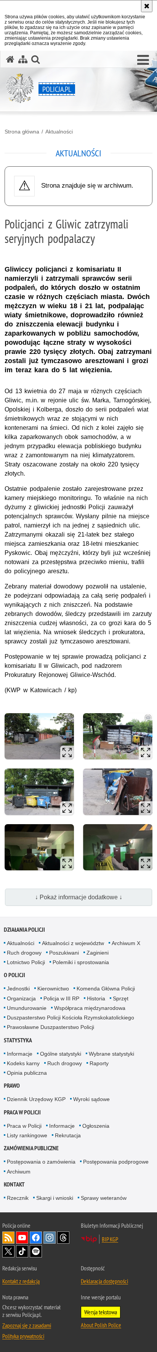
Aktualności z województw (73, 943)
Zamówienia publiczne (31, 1148)
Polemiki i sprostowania (81, 962)
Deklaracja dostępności (104, 1281)
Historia (96, 998)
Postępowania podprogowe (116, 1162)
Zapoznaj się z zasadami (26, 1325)
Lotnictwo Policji (26, 962)
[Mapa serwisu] (22, 59)
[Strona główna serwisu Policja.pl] (10, 59)
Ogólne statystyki (60, 1054)
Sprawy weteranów (104, 1198)
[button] (143, 60)
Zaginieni (98, 953)
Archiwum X (126, 943)
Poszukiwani (64, 953)
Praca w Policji (22, 1112)
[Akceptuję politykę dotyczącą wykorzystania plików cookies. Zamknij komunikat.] (146, 6)
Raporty (99, 1063)
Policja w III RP (61, 998)
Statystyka (18, 1040)
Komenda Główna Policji (106, 988)
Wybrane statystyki (111, 1054)
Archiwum (18, 1172)
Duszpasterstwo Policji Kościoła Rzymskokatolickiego (70, 1017)
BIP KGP (110, 1239)
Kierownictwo (53, 988)
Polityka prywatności (23, 1336)
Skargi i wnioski (54, 1198)
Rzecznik (18, 1198)
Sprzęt (120, 998)
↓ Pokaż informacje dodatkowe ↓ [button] (78, 897)
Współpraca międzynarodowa (89, 1008)
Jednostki (18, 988)
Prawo (12, 1086)
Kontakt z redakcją (21, 1281)
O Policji (14, 975)
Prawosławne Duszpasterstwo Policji (50, 1027)
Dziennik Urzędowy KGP (36, 1099)
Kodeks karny (23, 1063)
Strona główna (22, 132)
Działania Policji (24, 930)
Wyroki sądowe (91, 1099)
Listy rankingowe (27, 1135)
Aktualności (59, 132)
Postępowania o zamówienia (41, 1162)
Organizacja (21, 998)
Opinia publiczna (27, 1073)
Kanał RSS (8, 1237)
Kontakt (14, 1184)
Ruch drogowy (24, 953)
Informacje (19, 1054)
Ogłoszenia (95, 1126)
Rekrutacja (68, 1135)
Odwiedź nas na (22, 1237)
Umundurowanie (26, 1008)
